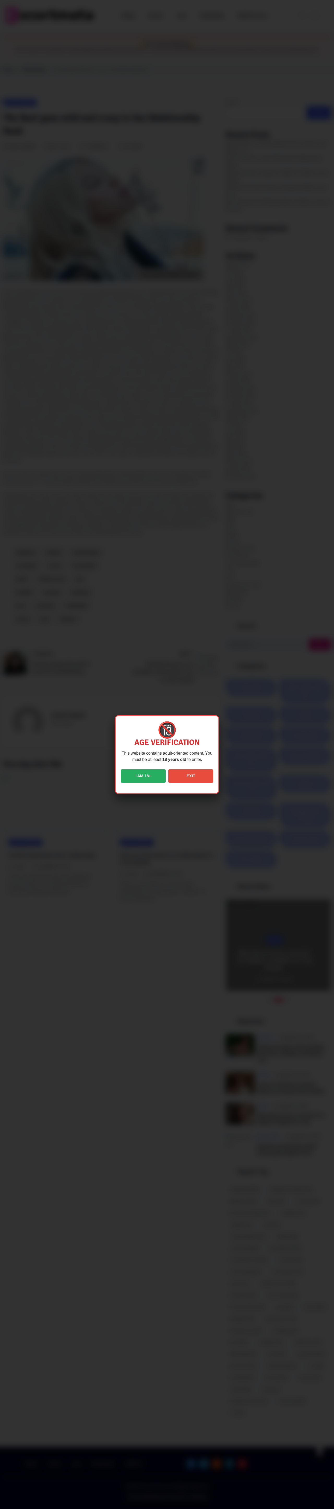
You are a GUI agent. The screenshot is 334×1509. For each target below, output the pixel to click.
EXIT (191, 776)
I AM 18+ (143, 776)
